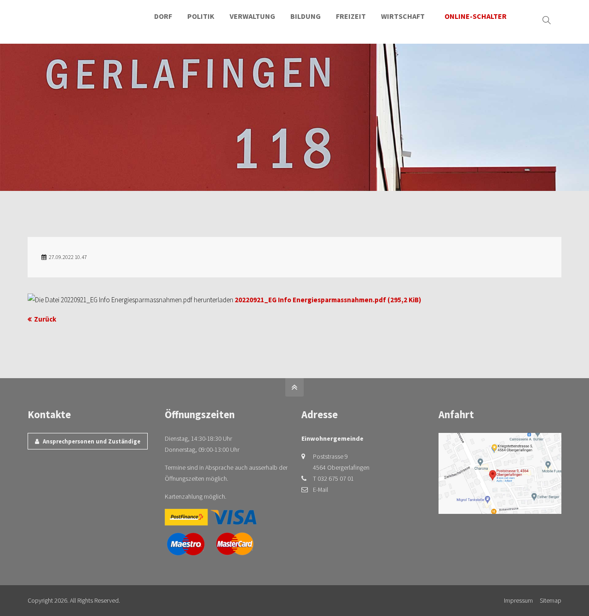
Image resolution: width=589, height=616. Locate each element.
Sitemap (550, 600)
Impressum (518, 600)
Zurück (45, 319)
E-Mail (320, 489)
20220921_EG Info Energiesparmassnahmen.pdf (328, 299)
